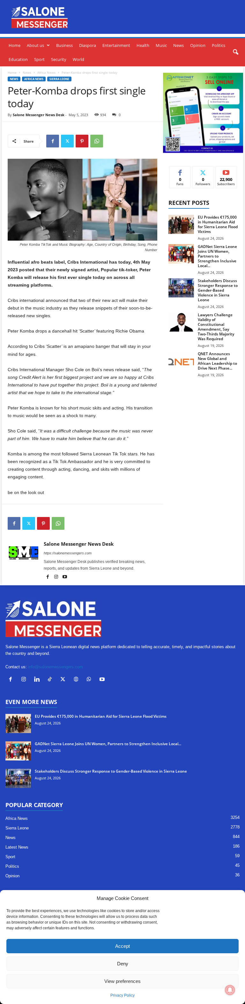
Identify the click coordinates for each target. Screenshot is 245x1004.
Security (58, 59)
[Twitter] (67, 141)
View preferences (122, 981)
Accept (122, 946)
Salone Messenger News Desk (38, 114)
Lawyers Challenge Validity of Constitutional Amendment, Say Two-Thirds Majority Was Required (216, 326)
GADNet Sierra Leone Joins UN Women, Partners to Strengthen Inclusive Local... (217, 256)
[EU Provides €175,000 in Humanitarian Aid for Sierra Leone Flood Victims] (181, 224)
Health (143, 45)
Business (64, 45)
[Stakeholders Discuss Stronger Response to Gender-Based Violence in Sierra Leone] (181, 287)
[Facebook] (52, 141)
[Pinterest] (82, 141)
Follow (203, 171)
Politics (218, 45)
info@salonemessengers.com (55, 666)
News (178, 45)
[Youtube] (65, 577)
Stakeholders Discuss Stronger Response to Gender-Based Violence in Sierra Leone (218, 290)
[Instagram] (56, 577)
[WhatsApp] (96, 141)
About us (35, 45)
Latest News (16, 847)
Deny (122, 963)
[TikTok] (51, 680)
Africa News (46, 72)
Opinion (197, 45)
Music (161, 45)
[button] (235, 52)
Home (14, 45)
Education (18, 59)
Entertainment (116, 45)
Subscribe (226, 171)
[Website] (77, 680)
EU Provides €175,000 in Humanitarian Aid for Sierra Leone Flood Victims (218, 224)
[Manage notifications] (230, 990)
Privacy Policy (122, 995)
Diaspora (87, 45)
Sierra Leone (59, 79)
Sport (39, 59)
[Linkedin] (38, 680)
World (78, 59)
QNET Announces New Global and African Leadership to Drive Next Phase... (217, 361)
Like (180, 171)
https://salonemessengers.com (68, 553)
